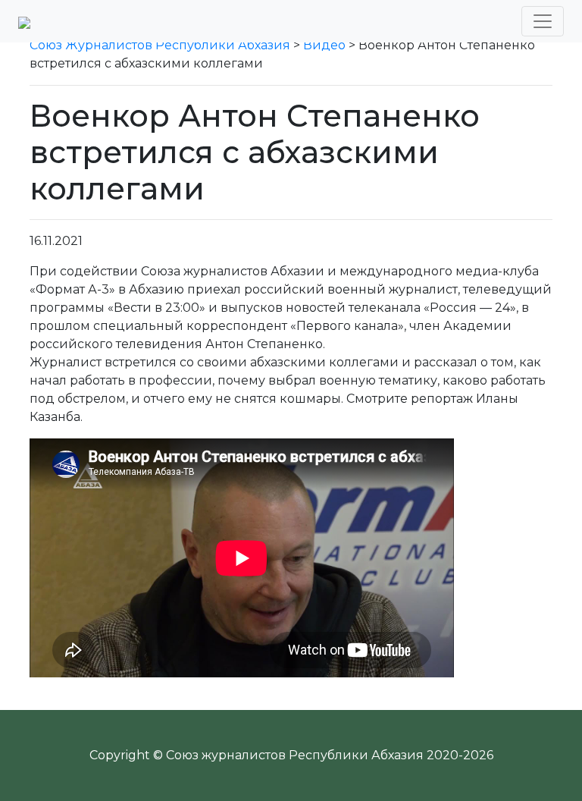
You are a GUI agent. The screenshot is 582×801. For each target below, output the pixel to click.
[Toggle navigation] (542, 21)
